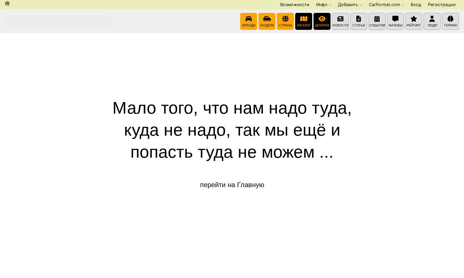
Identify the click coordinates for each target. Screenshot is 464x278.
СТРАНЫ (285, 25)
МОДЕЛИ (267, 25)
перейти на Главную (232, 184)
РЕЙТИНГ (414, 25)
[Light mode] (7, 3)
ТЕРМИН (450, 25)
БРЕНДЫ (248, 25)
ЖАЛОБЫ (396, 25)
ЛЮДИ (432, 25)
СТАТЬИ (359, 25)
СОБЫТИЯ (377, 25)
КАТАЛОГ (303, 25)
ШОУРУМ (322, 25)
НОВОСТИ (340, 25)
